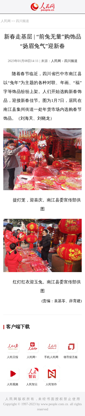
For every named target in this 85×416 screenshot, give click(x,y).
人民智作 (51, 384)
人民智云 (32, 384)
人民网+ (32, 357)
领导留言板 (71, 357)
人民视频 (12, 384)
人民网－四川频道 (64, 61)
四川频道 (22, 21)
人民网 (6, 21)
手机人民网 (51, 357)
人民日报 (12, 357)
